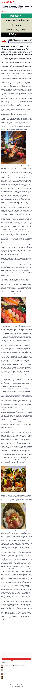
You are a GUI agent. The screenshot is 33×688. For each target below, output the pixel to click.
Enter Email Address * (5, 655)
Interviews (26, 1)
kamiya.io (12, 67)
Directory (30, 1)
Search (11, 684)
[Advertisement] (7, 638)
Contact (15, 684)
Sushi (15, 1)
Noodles (18, 1)
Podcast (22, 1)
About (8, 684)
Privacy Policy (23, 684)
